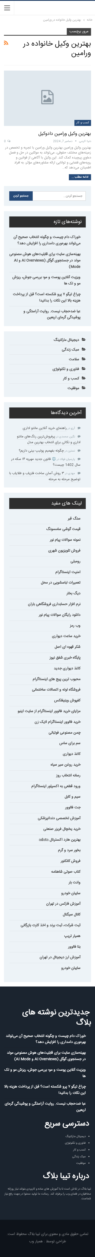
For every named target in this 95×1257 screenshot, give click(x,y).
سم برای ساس (69, 743)
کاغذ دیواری (71, 754)
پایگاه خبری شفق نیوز (65, 658)
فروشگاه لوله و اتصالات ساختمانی (56, 690)
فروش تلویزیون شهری (64, 551)
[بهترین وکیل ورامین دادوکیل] (47, 98)
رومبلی (75, 561)
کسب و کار (82, 122)
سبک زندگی (70, 350)
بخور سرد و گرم (69, 850)
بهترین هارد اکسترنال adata (59, 840)
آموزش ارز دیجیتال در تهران (60, 957)
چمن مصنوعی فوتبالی (64, 733)
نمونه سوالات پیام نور (65, 540)
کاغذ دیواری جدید (67, 668)
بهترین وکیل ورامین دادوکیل (64, 134)
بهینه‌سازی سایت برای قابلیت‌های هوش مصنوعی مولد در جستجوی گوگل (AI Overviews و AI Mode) (44, 260)
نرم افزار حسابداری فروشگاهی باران (54, 604)
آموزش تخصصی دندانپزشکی (59, 818)
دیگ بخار (73, 593)
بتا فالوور (74, 947)
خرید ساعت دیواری (66, 636)
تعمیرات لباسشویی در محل (60, 583)
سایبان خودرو (70, 893)
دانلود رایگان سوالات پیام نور (59, 615)
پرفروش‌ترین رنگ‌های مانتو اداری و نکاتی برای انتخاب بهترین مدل (48, 439)
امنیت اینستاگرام (67, 572)
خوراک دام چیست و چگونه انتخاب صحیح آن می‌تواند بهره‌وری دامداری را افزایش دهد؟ (46, 240)
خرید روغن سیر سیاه (65, 765)
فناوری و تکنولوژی (66, 369)
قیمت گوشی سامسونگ (63, 529)
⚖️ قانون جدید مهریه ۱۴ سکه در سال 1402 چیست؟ (45, 462)
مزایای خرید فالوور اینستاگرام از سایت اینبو (49, 711)
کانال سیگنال (71, 914)
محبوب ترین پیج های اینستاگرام (56, 679)
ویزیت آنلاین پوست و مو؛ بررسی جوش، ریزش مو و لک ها (46, 280)
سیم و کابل (72, 797)
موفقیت (73, 388)
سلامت (74, 359)
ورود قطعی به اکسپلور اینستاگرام (55, 786)
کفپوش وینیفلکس (67, 700)
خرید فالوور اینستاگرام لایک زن (57, 722)
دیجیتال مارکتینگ (66, 340)
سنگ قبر (74, 519)
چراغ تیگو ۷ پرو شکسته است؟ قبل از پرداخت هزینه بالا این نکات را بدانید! (46, 297)
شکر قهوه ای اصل (67, 647)
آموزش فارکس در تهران (63, 904)
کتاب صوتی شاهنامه (65, 872)
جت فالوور (72, 807)
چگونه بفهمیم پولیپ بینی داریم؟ (41, 451)
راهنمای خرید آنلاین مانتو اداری (45, 428)
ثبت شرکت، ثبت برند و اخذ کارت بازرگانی (50, 925)
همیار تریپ (72, 936)
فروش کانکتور (70, 861)
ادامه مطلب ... (80, 177)
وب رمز (75, 626)
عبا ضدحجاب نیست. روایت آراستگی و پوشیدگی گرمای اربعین (51, 314)
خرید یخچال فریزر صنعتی (61, 829)
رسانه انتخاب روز (68, 775)
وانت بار (74, 882)
